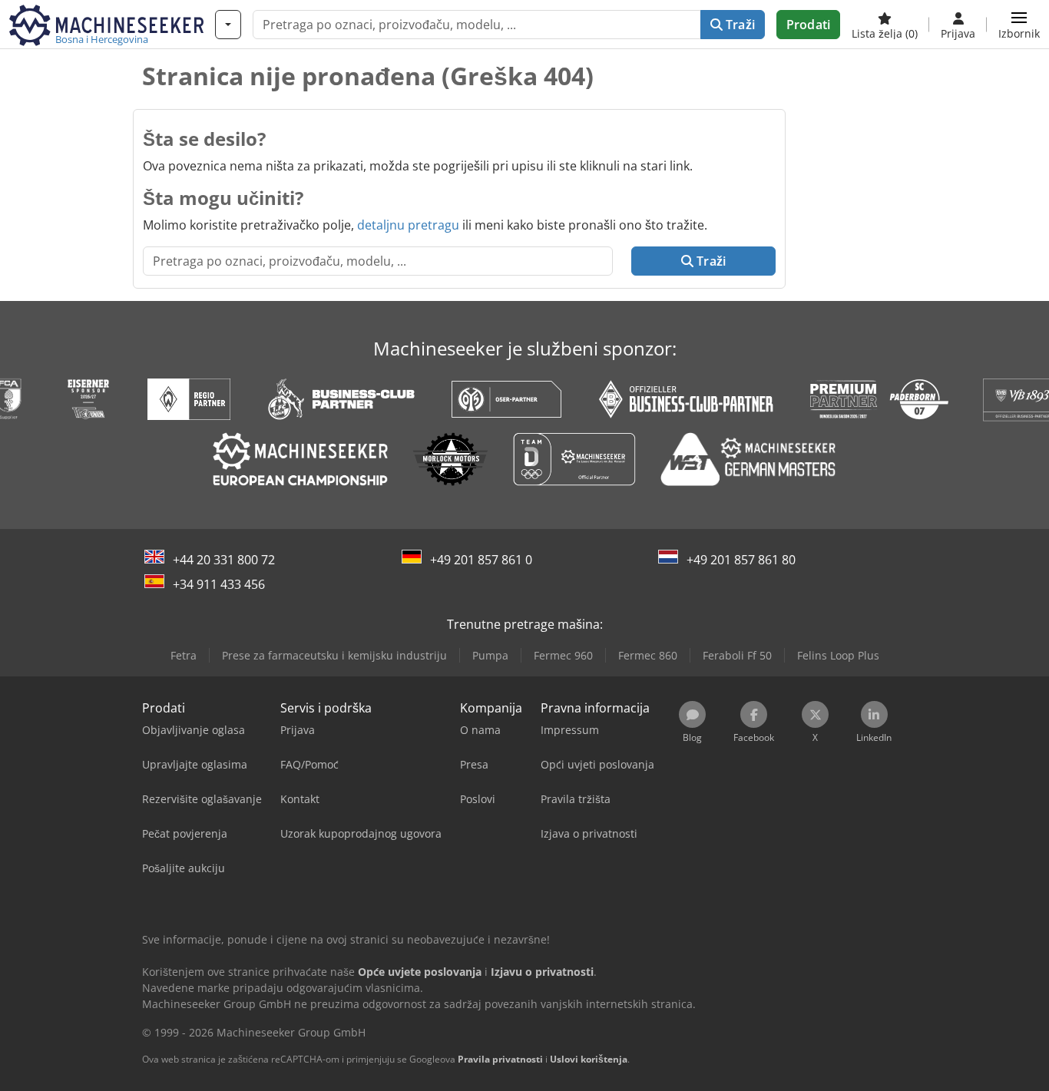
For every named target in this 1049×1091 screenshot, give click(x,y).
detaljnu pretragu (408, 225)
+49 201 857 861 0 (481, 559)
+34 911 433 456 (219, 584)
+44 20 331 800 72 (224, 559)
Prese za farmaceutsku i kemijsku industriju (334, 655)
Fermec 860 (647, 655)
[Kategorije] (228, 24)
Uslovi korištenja (588, 1059)
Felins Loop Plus (838, 655)
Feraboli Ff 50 (737, 655)
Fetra (183, 655)
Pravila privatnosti (500, 1059)
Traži (739, 24)
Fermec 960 (563, 655)
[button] (1019, 24)
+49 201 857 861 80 (741, 559)
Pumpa (490, 655)
